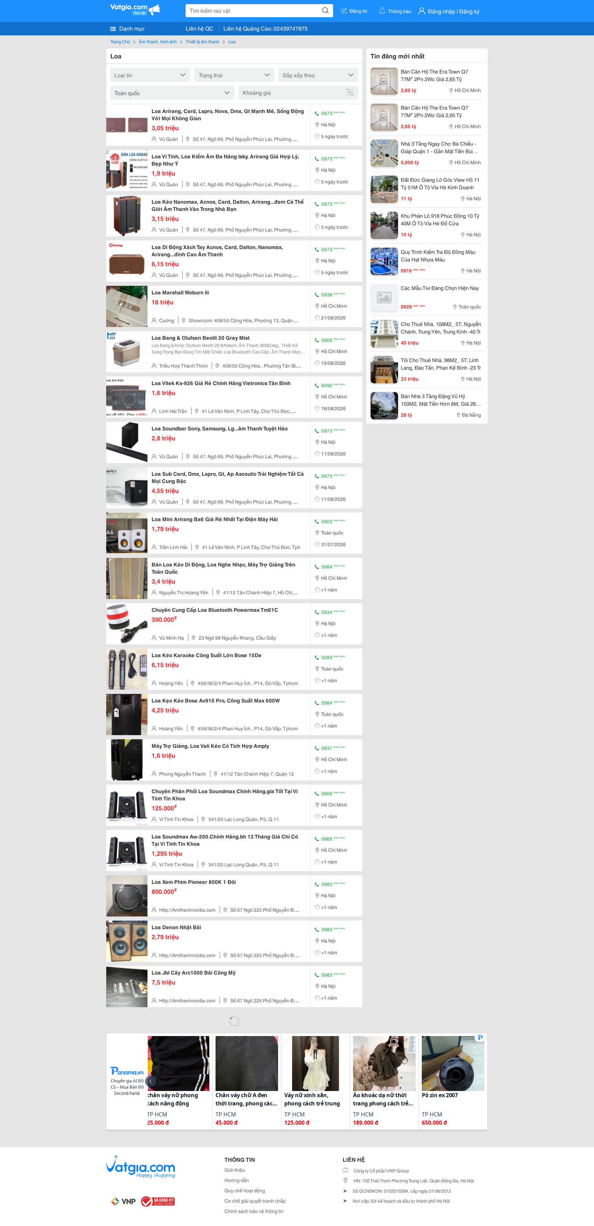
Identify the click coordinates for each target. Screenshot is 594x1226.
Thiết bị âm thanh (202, 41)
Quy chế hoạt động (244, 1190)
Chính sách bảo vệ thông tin (254, 1210)
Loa (231, 41)
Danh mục (131, 28)
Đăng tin (358, 10)
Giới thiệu (234, 1169)
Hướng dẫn (236, 1180)
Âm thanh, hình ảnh (158, 41)
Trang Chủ (120, 41)
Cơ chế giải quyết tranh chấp (255, 1200)
